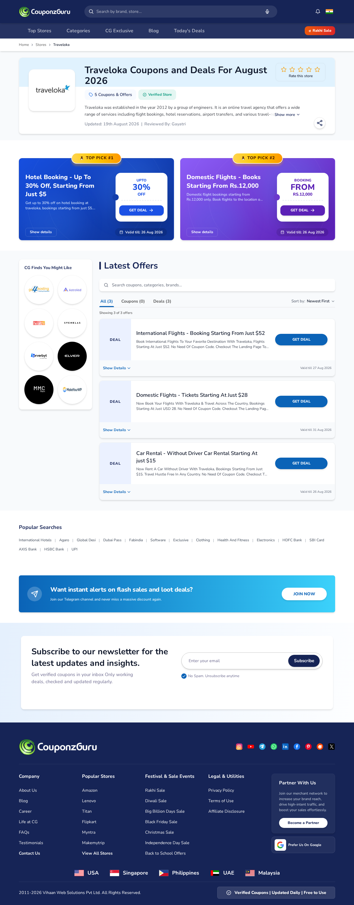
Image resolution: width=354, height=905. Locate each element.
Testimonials (31, 843)
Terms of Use (221, 801)
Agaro (64, 540)
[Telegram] (262, 746)
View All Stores (97, 853)
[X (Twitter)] (331, 746)
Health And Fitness (233, 540)
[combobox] (177, 11)
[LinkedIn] (285, 746)
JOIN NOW (304, 594)
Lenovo (89, 801)
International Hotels (35, 540)
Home (24, 45)
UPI (75, 549)
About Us (28, 790)
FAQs (24, 832)
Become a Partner (303, 822)
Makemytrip (93, 843)
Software (158, 540)
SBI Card (316, 540)
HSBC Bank (54, 549)
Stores (41, 45)
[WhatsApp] (273, 746)
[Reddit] (320, 746)
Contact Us (29, 853)
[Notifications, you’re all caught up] (318, 11)
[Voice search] (267, 11)
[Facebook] (297, 746)
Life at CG (28, 822)
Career (25, 811)
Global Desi (86, 540)
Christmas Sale (159, 832)
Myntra (88, 832)
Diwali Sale (156, 801)
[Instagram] (239, 746)
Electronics (266, 540)
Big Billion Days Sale (165, 811)
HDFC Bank (292, 540)
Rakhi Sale (322, 30)
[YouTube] (250, 746)
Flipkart (89, 822)
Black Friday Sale (161, 822)
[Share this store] (319, 123)
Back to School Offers (165, 853)
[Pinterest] (308, 746)
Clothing (203, 540)
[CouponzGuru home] (44, 11)
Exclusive (180, 540)
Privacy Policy (221, 790)
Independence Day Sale (167, 843)
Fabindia (136, 540)
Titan (87, 811)
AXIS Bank (28, 549)
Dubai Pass (112, 540)
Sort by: (310, 301)
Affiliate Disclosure (226, 811)
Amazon (89, 790)
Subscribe (304, 661)
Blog (23, 801)
